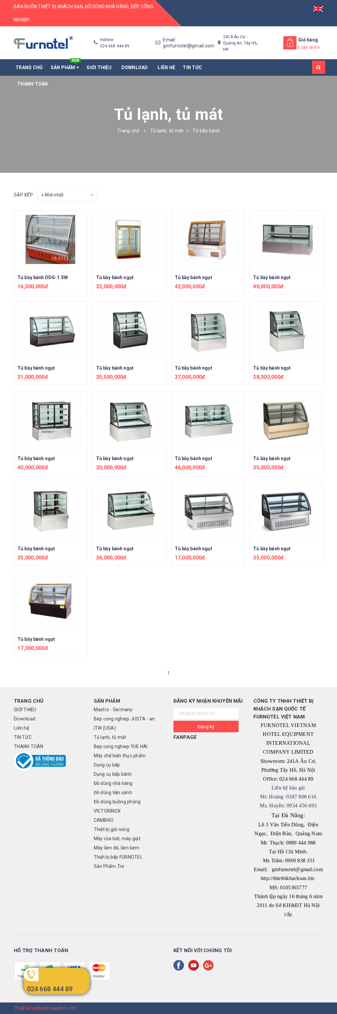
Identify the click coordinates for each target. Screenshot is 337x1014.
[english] (318, 6)
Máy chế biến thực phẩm (120, 755)
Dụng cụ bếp (107, 764)
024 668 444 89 (50, 989)
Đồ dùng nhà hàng (113, 783)
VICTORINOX (107, 811)
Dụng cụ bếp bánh (113, 774)
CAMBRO (104, 820)
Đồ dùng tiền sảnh (113, 792)
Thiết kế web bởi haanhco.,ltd (45, 1008)
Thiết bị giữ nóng (111, 829)
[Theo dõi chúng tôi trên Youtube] (194, 965)
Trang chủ (28, 67)
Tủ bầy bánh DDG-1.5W (42, 277)
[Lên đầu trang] (325, 994)
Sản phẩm (65, 64)
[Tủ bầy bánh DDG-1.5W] (50, 240)
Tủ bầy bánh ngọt (115, 277)
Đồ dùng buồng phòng (117, 801)
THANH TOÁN (32, 84)
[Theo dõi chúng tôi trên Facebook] (180, 965)
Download (135, 67)
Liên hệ (166, 67)
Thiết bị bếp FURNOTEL (118, 857)
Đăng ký (206, 726)
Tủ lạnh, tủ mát (110, 737)
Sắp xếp (23, 194)
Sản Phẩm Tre (109, 866)
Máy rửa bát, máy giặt (117, 838)
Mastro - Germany (113, 709)
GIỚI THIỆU (100, 67)
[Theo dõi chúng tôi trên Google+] (209, 965)
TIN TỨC (192, 67)
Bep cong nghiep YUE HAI (121, 746)
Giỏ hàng (308, 39)
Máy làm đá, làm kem (117, 847)
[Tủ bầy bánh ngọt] (129, 240)
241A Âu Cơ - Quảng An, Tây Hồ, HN (240, 43)
